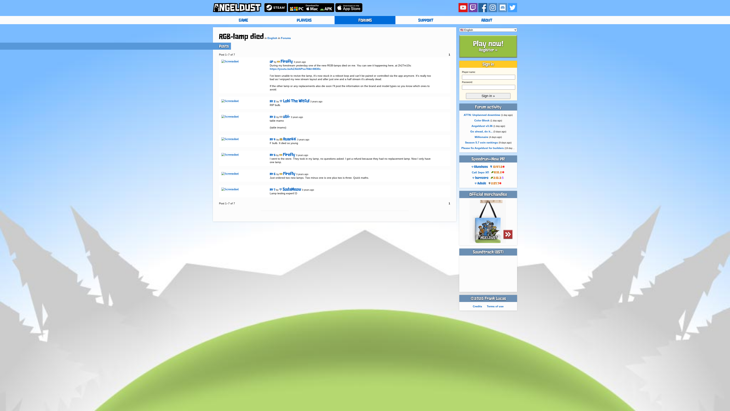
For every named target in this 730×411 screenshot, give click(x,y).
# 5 (272, 155)
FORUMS (365, 20)
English (272, 38)
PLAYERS (304, 20)
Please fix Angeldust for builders (482, 148)
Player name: (469, 72)
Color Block (482, 120)
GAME (243, 20)
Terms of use (495, 306)
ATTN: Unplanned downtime (482, 114)
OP (271, 62)
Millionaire (481, 137)
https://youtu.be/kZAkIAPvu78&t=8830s (295, 68)
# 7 (272, 189)
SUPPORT (425, 20)
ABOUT (486, 20)
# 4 (273, 139)
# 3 (273, 117)
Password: (467, 82)
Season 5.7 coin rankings (481, 142)
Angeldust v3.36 (482, 125)
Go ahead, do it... (481, 131)
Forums (286, 38)
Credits (477, 306)
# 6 (273, 174)
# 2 (273, 101)
